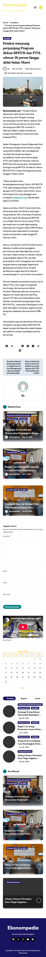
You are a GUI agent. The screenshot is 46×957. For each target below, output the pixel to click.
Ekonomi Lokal (12, 419)
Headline (7, 38)
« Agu (22, 688)
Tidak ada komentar (33, 69)
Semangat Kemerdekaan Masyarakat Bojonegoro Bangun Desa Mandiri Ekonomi (22, 433)
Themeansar (22, 953)
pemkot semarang (25, 73)
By (9, 69)
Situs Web (6, 594)
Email (5, 583)
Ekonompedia (15, 4)
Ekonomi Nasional (25, 751)
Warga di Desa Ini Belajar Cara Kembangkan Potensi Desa (29, 744)
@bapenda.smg (20, 197)
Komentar (7, 536)
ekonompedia (14, 437)
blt (6, 73)
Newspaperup (33, 950)
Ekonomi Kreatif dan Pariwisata (18, 415)
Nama (5, 571)
